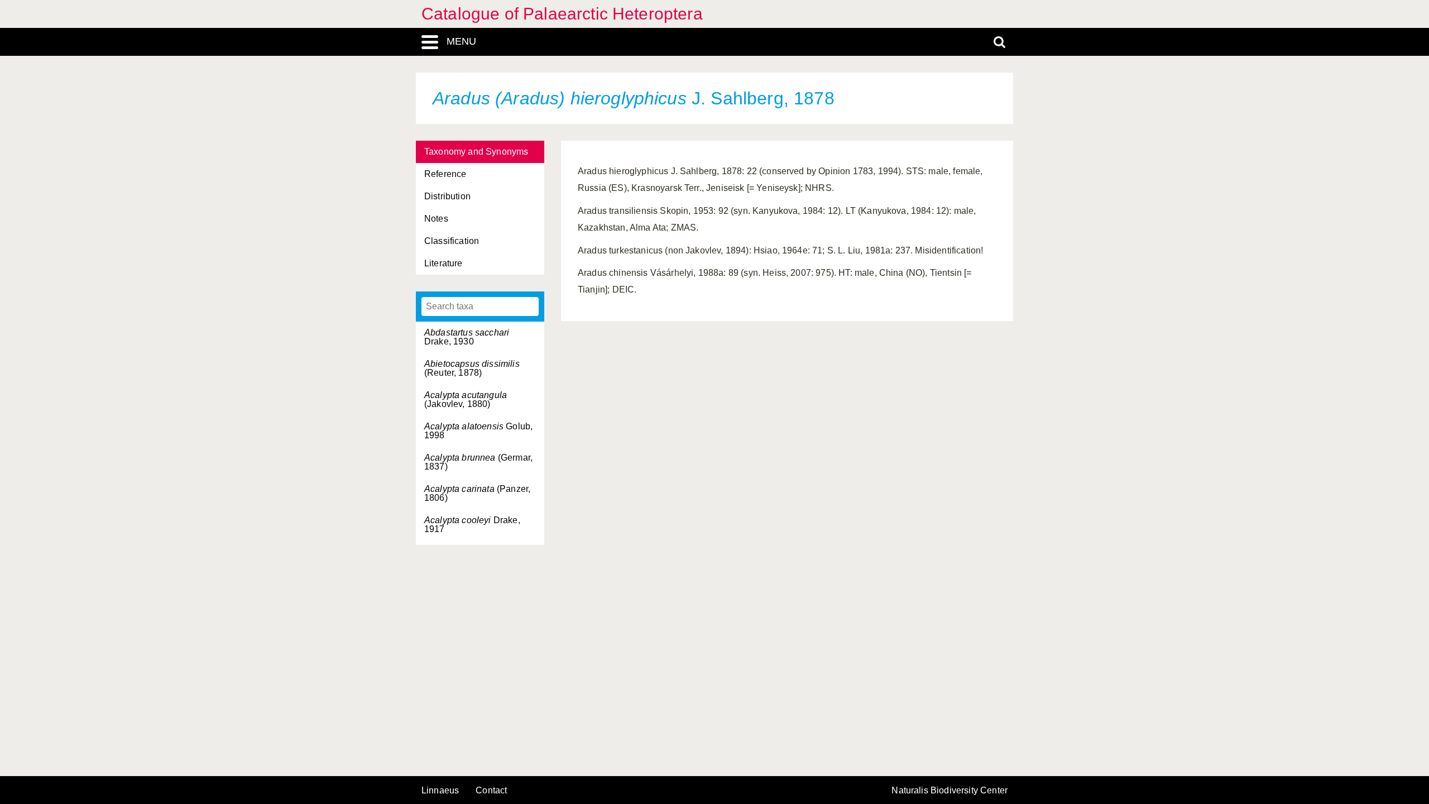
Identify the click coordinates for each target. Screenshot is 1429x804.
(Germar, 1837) (478, 462)
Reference (445, 174)
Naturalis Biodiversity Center (949, 790)
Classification (451, 241)
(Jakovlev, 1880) (465, 399)
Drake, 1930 (466, 337)
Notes (436, 218)
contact (491, 790)
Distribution (447, 196)
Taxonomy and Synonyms (476, 151)
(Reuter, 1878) (472, 368)
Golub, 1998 (478, 431)
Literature (443, 263)
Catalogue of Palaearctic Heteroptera (562, 13)
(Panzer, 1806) (477, 493)
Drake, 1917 (472, 524)
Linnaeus (440, 790)
